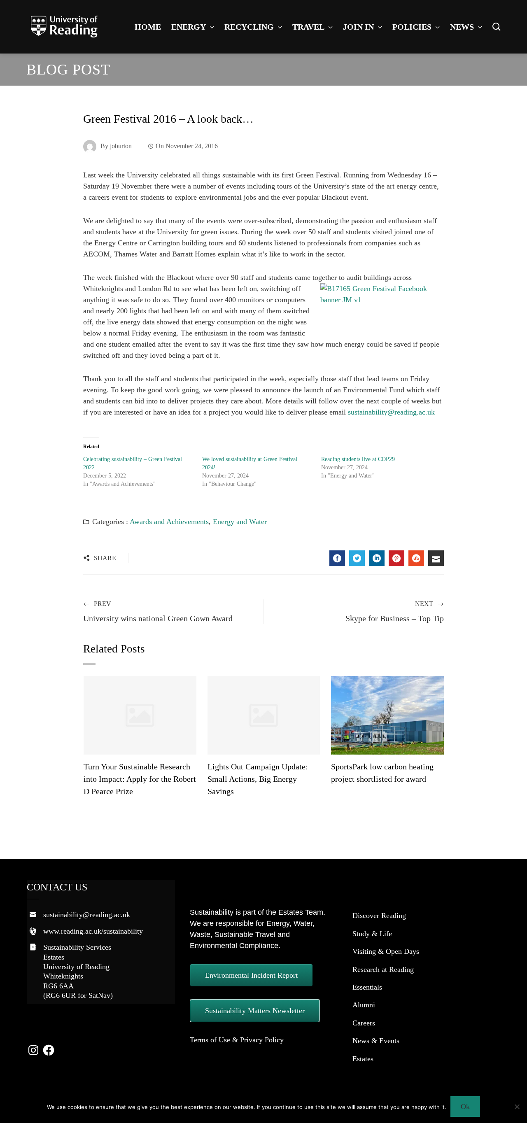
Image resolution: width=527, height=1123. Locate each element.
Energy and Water (240, 521)
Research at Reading (383, 969)
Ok (465, 1106)
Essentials (367, 987)
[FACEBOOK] (337, 558)
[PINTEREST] (396, 558)
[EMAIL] (436, 558)
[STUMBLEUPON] (416, 558)
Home (148, 26)
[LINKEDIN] (377, 558)
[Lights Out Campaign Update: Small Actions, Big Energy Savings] (264, 715)
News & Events (375, 1041)
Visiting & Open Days (385, 951)
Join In (358, 26)
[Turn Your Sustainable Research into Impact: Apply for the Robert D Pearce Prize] (140, 715)
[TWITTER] (357, 558)
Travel (308, 26)
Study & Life (372, 934)
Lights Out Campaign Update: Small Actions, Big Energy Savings (258, 778)
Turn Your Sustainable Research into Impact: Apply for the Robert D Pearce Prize (140, 778)
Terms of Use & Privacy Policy (237, 1040)
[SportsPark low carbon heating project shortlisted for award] (387, 715)
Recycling (249, 26)
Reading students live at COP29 (358, 459)
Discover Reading (379, 915)
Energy (188, 26)
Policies (411, 26)
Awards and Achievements (169, 521)
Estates (362, 1059)
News (462, 26)
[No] (517, 1106)
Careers (363, 1023)
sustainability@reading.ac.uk (391, 412)
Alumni (363, 1005)
